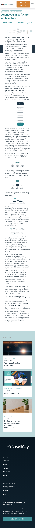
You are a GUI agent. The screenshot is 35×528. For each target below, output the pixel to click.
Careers (5, 468)
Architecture (5, 11)
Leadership (6, 472)
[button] (32, 4)
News (5, 464)
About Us (6, 460)
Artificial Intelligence (16, 11)
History (5, 475)
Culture (5, 490)
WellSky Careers (17, 519)
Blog (4, 494)
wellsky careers (23, 4)
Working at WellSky (8, 487)
